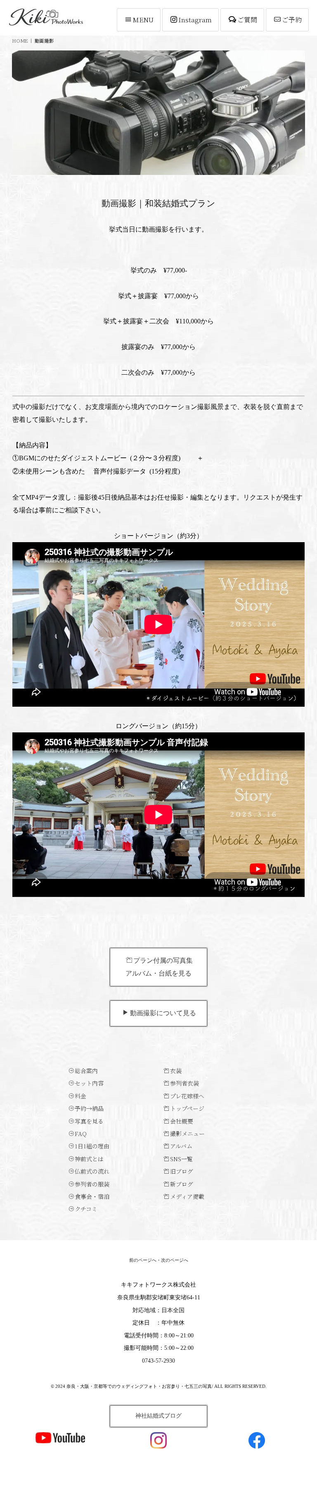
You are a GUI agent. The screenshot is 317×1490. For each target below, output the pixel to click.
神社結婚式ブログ (158, 1416)
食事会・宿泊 (92, 1196)
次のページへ (174, 1260)
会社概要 (181, 1121)
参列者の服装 (92, 1184)
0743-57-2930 (158, 1361)
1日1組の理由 (92, 1146)
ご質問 (247, 19)
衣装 (176, 1071)
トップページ (187, 1108)
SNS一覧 (181, 1159)
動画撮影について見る (163, 1012)
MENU (143, 19)
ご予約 (292, 19)
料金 (80, 1096)
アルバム (181, 1146)
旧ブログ (181, 1171)
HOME (20, 40)
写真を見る (89, 1121)
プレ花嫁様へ (187, 1096)
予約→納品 (89, 1108)
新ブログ (181, 1184)
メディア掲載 (187, 1196)
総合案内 (86, 1071)
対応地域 (144, 1310)
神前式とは (89, 1159)
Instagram (195, 19)
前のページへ (142, 1260)
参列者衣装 (184, 1083)
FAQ (81, 1133)
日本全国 (173, 1310)
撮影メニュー (187, 1133)
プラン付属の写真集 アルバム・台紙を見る (159, 966)
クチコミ (86, 1209)
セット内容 (89, 1083)
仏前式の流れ (92, 1171)
